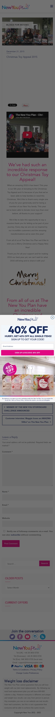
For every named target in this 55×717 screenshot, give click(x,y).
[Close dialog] (52, 317)
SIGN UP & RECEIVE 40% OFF (27, 353)
